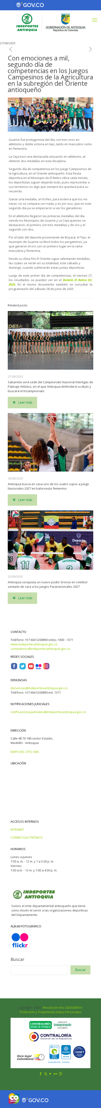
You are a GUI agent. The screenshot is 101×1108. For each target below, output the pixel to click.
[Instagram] (46, 668)
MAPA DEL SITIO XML (25, 752)
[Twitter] (22, 668)
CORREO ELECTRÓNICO (27, 837)
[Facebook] (14, 668)
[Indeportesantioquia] (50, 22)
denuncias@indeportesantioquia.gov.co (39, 688)
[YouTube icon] (50, 1073)
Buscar (17, 959)
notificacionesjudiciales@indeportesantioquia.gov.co (48, 712)
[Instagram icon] (60, 1073)
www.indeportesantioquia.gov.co (34, 644)
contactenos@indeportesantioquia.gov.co (40, 649)
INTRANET (17, 829)
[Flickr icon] (55, 1073)
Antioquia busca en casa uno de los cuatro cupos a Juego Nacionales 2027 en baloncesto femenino (48, 486)
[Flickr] (38, 668)
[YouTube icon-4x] (30, 668)
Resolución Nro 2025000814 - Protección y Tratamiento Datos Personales (51, 1009)
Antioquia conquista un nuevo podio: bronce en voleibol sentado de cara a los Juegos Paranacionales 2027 (47, 584)
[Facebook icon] (41, 1073)
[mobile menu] (95, 20)
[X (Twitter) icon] (45, 1073)
